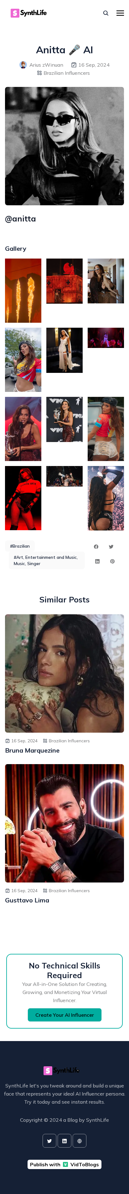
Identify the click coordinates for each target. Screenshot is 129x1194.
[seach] (105, 13)
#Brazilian (20, 546)
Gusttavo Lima (27, 900)
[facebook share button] (96, 546)
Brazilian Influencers (67, 73)
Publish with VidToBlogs (64, 1164)
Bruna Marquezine (32, 750)
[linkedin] (64, 1141)
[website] (79, 1141)
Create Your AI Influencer (64, 1015)
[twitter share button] (111, 546)
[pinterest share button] (112, 561)
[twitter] (49, 1141)
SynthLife (97, 1120)
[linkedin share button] (97, 561)
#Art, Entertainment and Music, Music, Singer (46, 560)
